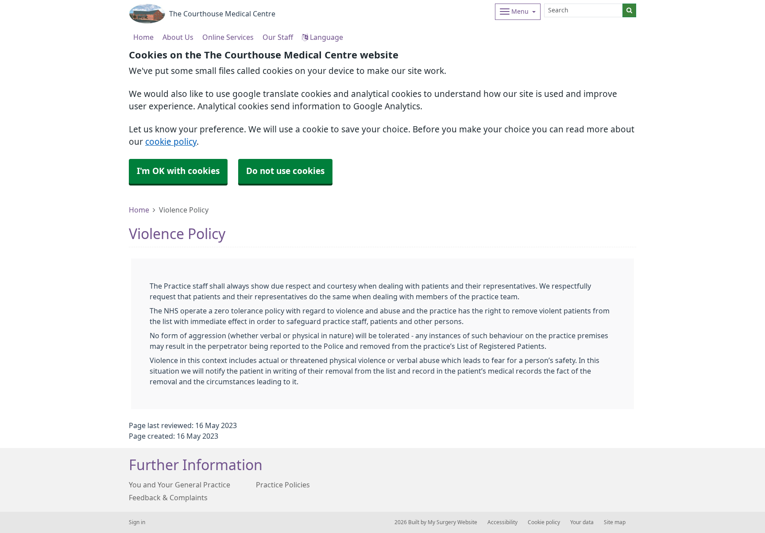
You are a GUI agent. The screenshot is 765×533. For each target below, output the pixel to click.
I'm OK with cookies (178, 171)
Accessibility (502, 522)
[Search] (629, 10)
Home (139, 209)
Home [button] (143, 37)
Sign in (137, 522)
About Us (177, 37)
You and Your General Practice (179, 484)
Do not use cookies (285, 171)
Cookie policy (544, 522)
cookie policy (171, 142)
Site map (615, 522)
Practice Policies (283, 484)
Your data (582, 522)
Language (325, 37)
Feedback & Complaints (168, 497)
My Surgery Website (452, 522)
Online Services (228, 37)
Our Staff (278, 37)
